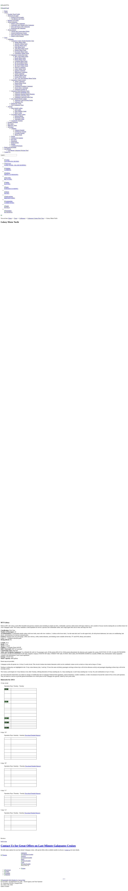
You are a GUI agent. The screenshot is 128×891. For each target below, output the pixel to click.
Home (10, 218)
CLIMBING (7, 170)
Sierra (22, 859)
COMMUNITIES (9, 203)
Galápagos (22, 218)
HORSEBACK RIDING (11, 188)
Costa (22, 862)
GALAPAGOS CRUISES (11, 161)
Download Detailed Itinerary (33, 735)
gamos (64, 878)
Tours (15, 218)
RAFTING (7, 184)
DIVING (6, 193)
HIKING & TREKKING (11, 174)
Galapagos (24, 853)
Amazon (23, 856)
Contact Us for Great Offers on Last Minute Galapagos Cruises (38, 845)
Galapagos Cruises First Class (36, 218)
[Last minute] (4, 855)
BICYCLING (8, 179)
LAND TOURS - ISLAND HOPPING (15, 165)
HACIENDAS (8, 212)
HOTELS (7, 207)
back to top (4, 841)
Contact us (67, 850)
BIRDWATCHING (9, 198)
